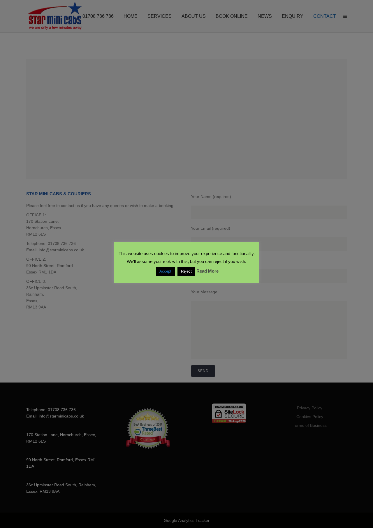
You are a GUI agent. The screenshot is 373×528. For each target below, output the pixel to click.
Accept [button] (165, 271)
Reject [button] (186, 271)
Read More (207, 271)
